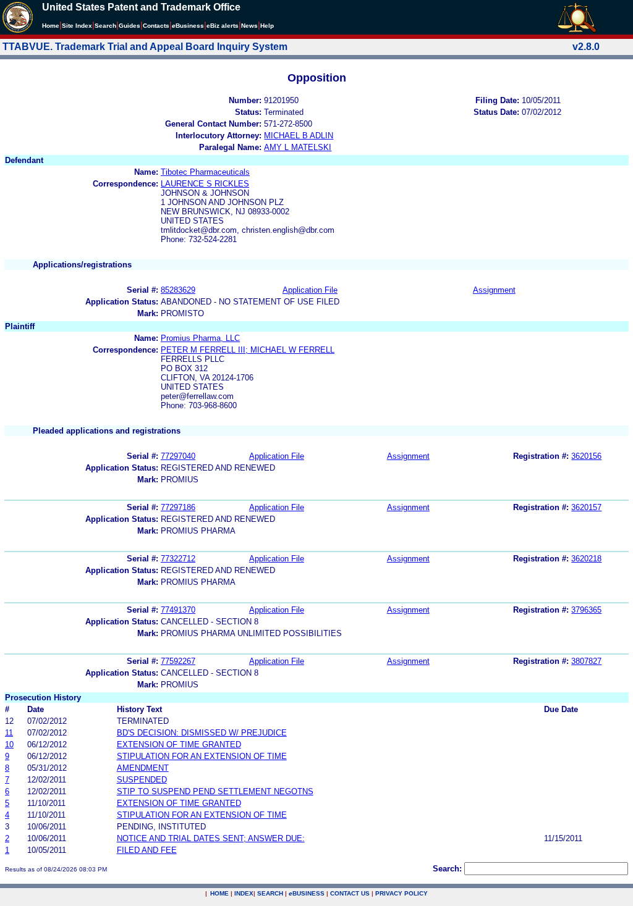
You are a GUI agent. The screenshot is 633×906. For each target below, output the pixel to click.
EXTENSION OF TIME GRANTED (179, 744)
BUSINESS (307, 893)
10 (9, 744)
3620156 (586, 456)
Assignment (494, 290)
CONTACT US (350, 893)
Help (267, 25)
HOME (219, 893)
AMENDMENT (143, 768)
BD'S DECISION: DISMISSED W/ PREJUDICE (202, 732)
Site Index (77, 25)
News (249, 25)
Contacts (156, 25)
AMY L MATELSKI (297, 147)
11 (9, 732)
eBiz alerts (222, 25)
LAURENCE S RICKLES (205, 183)
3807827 (586, 661)
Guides (129, 25)
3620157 (586, 507)
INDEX (243, 893)
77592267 (178, 661)
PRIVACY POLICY (401, 893)
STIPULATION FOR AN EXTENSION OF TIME (202, 756)
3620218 (586, 558)
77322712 (178, 558)
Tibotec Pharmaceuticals (205, 172)
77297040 (178, 456)
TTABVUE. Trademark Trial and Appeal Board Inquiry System (144, 46)
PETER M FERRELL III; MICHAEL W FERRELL (247, 349)
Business (188, 25)
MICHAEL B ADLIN (298, 135)
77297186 (178, 507)
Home (50, 25)
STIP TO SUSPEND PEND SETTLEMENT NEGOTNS (215, 791)
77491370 (178, 609)
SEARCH (270, 893)
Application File (310, 290)
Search (105, 25)
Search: (447, 868)
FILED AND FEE (147, 850)
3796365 (586, 609)
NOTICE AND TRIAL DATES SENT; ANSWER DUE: (211, 838)
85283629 (178, 290)
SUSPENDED (142, 779)
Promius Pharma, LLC (200, 338)
